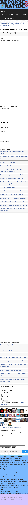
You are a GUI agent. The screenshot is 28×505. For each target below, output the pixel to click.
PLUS (20, 499)
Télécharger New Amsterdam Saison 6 (11, 194)
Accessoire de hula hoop (7, 166)
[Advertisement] (14, 58)
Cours (23, 15)
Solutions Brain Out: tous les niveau (10, 370)
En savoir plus (23, 493)
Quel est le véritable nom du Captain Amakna (13, 205)
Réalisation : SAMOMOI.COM (9, 499)
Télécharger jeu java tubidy (8, 162)
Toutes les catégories (10, 15)
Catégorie (3, 24)
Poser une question (9, 18)
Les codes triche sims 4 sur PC (9, 187)
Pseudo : (5, 392)
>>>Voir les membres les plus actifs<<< (12, 427)
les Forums (5, 497)
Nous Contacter (13, 496)
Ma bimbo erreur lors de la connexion (11, 191)
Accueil (4, 11)
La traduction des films (6, 350)
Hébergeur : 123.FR (15, 497)
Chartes (4, 496)
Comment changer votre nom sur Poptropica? (13, 175)
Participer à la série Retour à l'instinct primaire (13, 357)
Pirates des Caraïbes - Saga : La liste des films (14, 201)
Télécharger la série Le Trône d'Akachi (11, 178)
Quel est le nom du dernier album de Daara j (13, 198)
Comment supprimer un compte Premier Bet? (13, 361)
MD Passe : (5, 396)
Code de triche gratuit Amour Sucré (10, 354)
